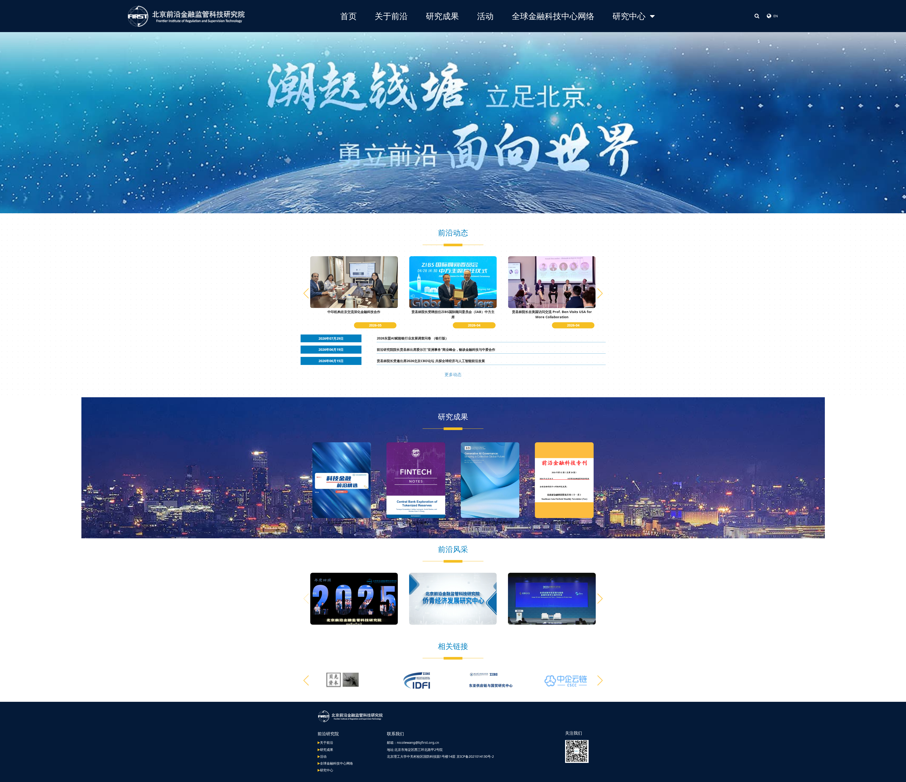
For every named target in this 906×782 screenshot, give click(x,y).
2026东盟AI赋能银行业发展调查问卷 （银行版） (413, 338)
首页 (348, 15)
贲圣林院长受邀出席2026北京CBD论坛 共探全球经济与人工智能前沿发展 (431, 361)
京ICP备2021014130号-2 (475, 756)
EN (775, 16)
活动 (485, 15)
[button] (600, 293)
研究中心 (629, 15)
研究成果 (442, 15)
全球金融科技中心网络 (553, 15)
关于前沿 (391, 15)
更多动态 (453, 374)
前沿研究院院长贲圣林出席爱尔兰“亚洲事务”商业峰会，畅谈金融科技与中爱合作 (436, 349)
